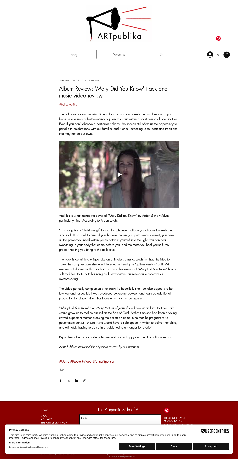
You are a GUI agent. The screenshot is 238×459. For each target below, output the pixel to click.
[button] (118, 54)
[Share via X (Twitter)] (68, 380)
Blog (62, 369)
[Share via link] (84, 380)
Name (84, 417)
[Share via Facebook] (60, 380)
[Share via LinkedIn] (76, 380)
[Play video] (119, 174)
